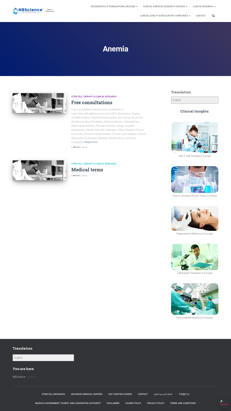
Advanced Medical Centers (87, 394)
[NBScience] (34, 11)
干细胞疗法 (183, 394)
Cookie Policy (133, 403)
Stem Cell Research (53, 394)
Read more (91, 142)
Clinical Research (203, 6)
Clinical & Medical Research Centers (164, 6)
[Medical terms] (39, 170)
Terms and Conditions (183, 403)
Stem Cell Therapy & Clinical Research (93, 96)
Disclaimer (113, 403)
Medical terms (87, 170)
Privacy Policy (155, 403)
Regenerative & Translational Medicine (113, 6)
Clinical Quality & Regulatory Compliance (164, 15)
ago (84, 147)
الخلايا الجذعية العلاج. (163, 394)
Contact (201, 15)
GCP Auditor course (120, 394)
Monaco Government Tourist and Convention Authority (68, 403)
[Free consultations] (39, 103)
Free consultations (91, 102)
